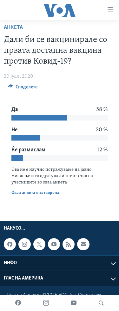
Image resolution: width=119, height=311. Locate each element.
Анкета (13, 28)
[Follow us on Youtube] (54, 244)
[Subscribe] (83, 244)
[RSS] (69, 244)
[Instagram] (46, 303)
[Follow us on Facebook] (10, 244)
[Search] (101, 303)
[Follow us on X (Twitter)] (39, 244)
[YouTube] (73, 303)
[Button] (22, 88)
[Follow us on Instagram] (24, 244)
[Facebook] (18, 303)
